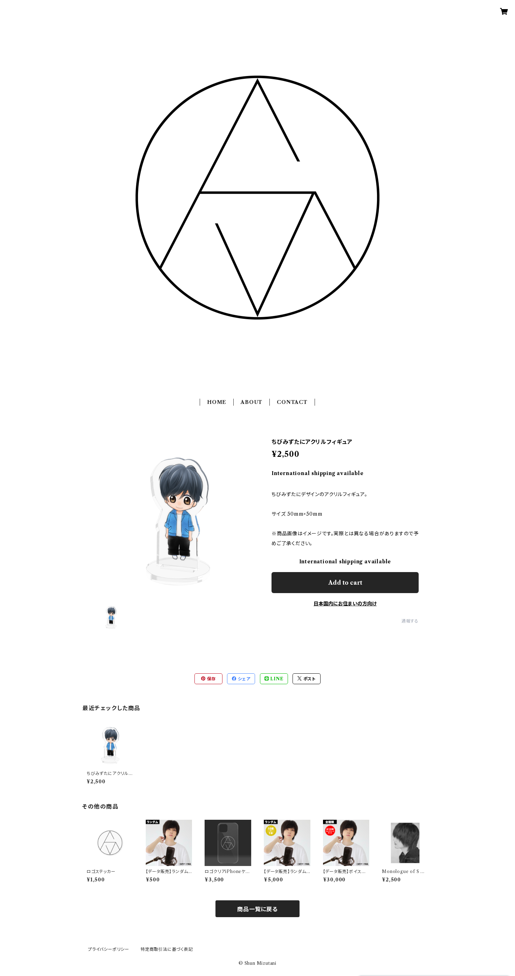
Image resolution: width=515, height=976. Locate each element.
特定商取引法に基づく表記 (166, 949)
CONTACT (292, 402)
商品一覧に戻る (257, 909)
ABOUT (251, 402)
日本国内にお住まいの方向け (345, 603)
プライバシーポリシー (108, 949)
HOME (216, 402)
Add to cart (345, 582)
